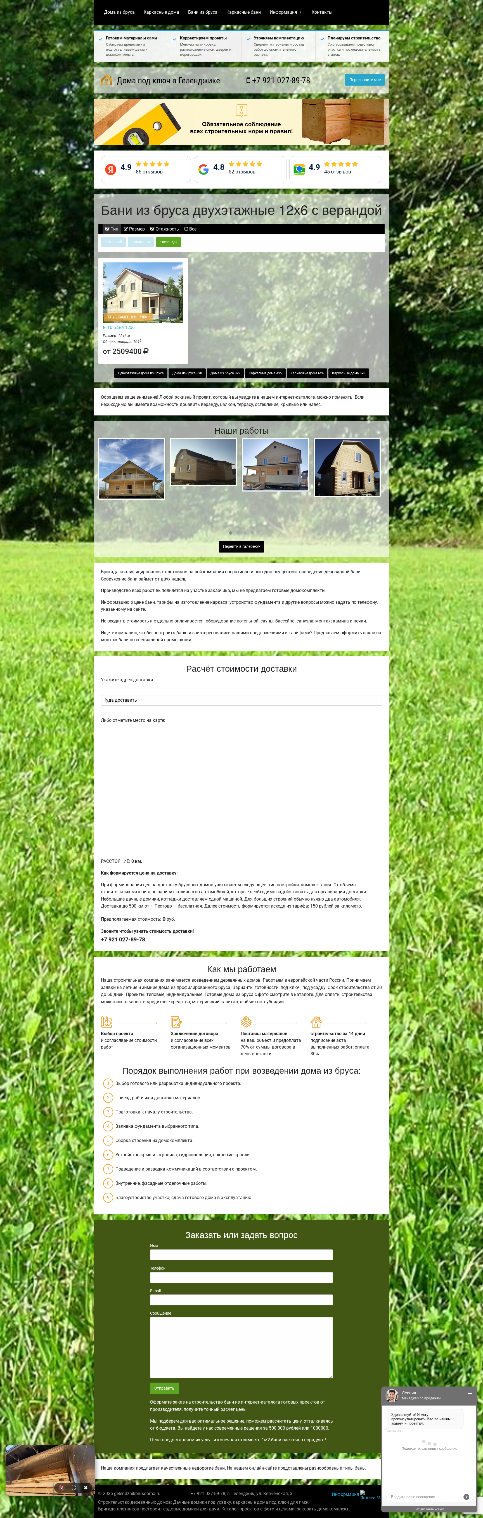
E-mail (155, 1291)
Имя (154, 1246)
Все (192, 229)
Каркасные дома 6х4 (307, 373)
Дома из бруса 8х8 (187, 373)
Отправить (164, 1388)
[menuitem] (119, 12)
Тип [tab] (114, 229)
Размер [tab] (136, 229)
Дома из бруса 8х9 (225, 373)
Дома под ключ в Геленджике (167, 80)
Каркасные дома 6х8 (348, 373)
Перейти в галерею (241, 546)
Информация (283, 12)
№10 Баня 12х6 (119, 327)
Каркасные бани (243, 12)
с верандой (168, 242)
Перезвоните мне (365, 79)
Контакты (322, 12)
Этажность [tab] (167, 229)
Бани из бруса (202, 12)
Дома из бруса (119, 12)
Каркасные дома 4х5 (265, 373)
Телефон (157, 1268)
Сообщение (160, 1313)
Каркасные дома (161, 12)
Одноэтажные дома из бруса (141, 373)
